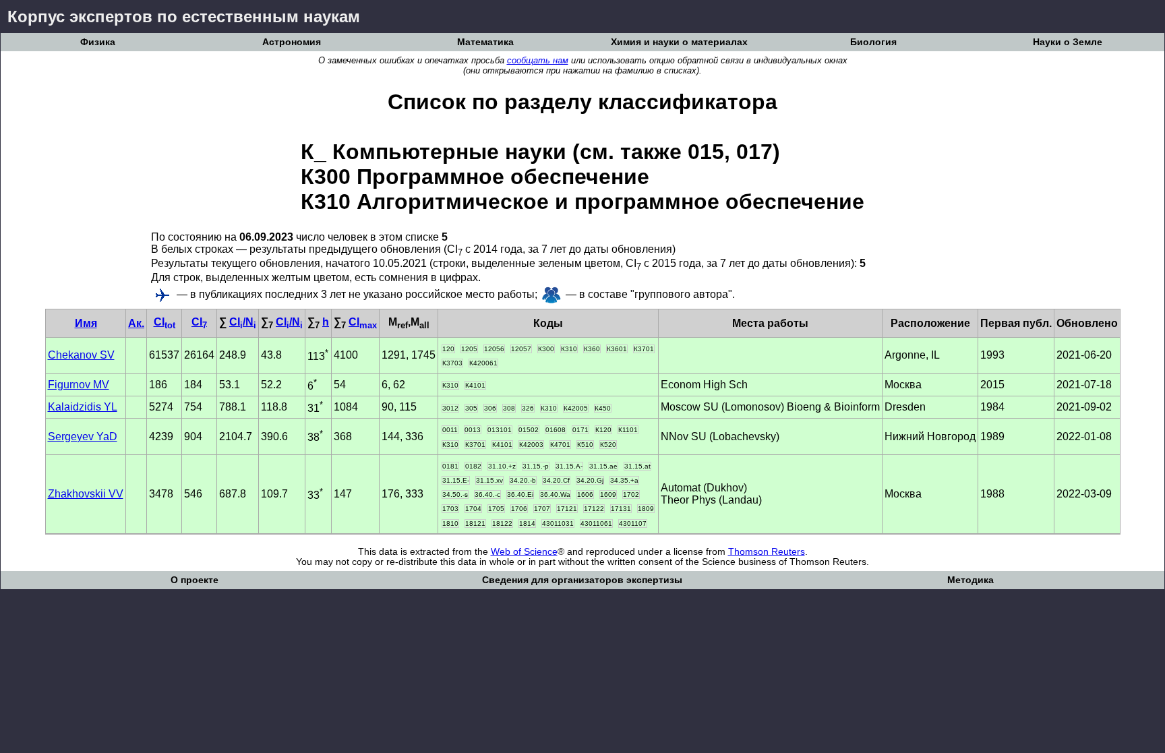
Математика (485, 42)
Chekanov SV (81, 355)
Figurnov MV (78, 384)
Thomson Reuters (766, 552)
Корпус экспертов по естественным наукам (183, 16)
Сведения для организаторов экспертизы (582, 580)
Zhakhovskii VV (85, 494)
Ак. (136, 323)
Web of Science (524, 552)
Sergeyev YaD (82, 436)
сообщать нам (537, 60)
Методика (970, 580)
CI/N (242, 322)
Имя (86, 323)
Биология (873, 42)
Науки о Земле (1067, 42)
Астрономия (291, 42)
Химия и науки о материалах (679, 42)
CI (164, 322)
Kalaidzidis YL (82, 407)
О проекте (194, 580)
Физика (97, 42)
